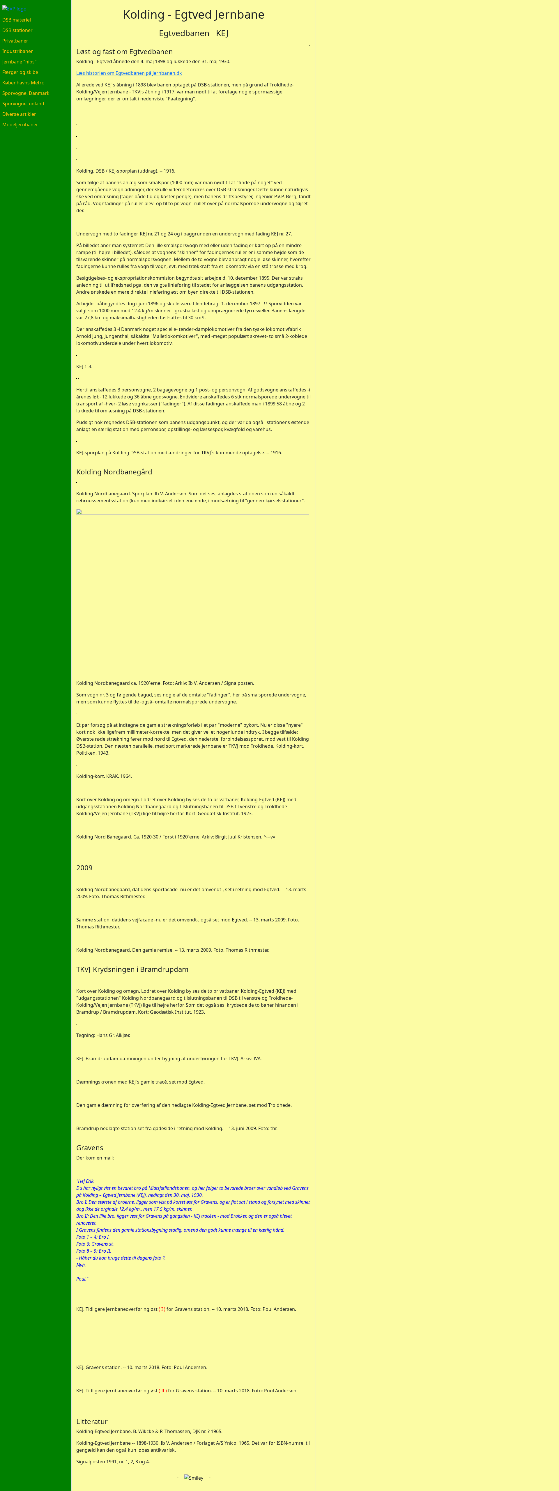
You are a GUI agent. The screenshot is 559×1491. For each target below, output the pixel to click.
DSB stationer (17, 30)
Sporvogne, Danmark (25, 93)
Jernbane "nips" (19, 61)
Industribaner (17, 51)
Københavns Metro (23, 82)
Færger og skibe (20, 72)
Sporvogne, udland (23, 103)
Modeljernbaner (20, 124)
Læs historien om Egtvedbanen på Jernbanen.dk (129, 73)
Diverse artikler (19, 114)
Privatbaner (15, 41)
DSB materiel (16, 20)
